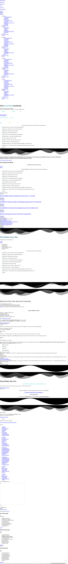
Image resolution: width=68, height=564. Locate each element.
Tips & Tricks (6, 27)
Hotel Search (2, 2)
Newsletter (4, 430)
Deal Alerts (6, 24)
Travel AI (3, 454)
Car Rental (2, 7)
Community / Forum (5, 450)
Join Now (11, 117)
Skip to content (2, 0)
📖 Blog (3, 26)
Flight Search (2, 4)
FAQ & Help (4, 429)
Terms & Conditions (5, 434)
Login (3, 35)
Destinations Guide (5, 452)
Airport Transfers (3, 9)
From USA (6, 18)
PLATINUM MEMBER (6, 359)
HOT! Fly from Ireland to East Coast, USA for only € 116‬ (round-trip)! (15, 213)
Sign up (1, 306)
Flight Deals (6, 30)
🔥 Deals (3, 37)
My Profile (4, 466)
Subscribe (1, 562)
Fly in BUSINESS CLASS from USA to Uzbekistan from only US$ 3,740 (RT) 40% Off (19, 207)
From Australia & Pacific (8, 20)
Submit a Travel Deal (5, 471)
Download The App (5, 435)
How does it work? (5, 34)
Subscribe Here (4, 468)
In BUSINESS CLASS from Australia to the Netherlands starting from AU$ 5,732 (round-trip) (20, 201)
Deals (1, 5)
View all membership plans (4, 117)
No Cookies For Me (57, 563)
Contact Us (4, 427)
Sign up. (8, 511)
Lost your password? (3, 509)
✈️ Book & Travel (5, 25)
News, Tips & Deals (5, 451)
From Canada (6, 19)
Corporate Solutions (5, 455)
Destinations (6, 28)
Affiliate (3, 472)
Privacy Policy (4, 432)
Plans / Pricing (4, 470)
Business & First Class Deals (9, 22)
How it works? (4, 469)
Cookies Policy (4, 433)
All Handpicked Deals (8, 38)
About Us (3, 426)
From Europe (6, 17)
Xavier (1, 359)
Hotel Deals (6, 23)
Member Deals (4, 453)
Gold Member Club (5, 448)
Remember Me (3, 507)
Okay (52, 563)
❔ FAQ (3, 33)
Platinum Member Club (6, 449)
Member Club (4, 447)
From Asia (6, 21)
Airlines (5, 29)
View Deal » (2, 197)
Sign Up (1, 527)
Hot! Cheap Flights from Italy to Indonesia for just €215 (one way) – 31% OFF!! (17, 195)
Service (3, 431)
